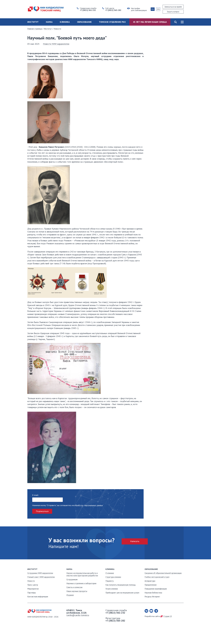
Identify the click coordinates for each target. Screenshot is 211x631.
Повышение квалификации (156, 588)
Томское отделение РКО (112, 22)
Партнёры (31, 592)
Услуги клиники (112, 588)
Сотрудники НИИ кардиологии (40, 573)
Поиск (175, 22)
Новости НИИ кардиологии (56, 43)
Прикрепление (151, 585)
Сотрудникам (72, 579)
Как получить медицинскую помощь (121, 585)
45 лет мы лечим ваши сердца (150, 22)
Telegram (156, 611)
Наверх (201, 621)
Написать (134, 541)
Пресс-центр (32, 585)
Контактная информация (37, 596)
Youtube (151, 611)
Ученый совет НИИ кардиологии (41, 577)
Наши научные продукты (76, 591)
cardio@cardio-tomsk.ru (77, 615)
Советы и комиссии (74, 587)
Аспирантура (150, 581)
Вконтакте (146, 611)
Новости (57, 28)
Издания (70, 595)
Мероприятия (33, 588)
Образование (84, 22)
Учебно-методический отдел (157, 577)
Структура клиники (113, 577)
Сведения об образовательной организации (163, 573)
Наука (49, 22)
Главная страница (34, 28)
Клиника (65, 22)
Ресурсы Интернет (152, 596)
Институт (33, 22)
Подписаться (42, 511)
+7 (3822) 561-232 (115, 612)
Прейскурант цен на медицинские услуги (122, 592)
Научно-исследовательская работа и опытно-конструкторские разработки (82, 574)
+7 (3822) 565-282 (115, 620)
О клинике (110, 573)
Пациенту (110, 581)
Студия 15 (167, 616)
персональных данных (93, 505)
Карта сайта (182, 22)
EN (158, 9)
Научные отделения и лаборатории (81, 583)
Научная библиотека (153, 592)
